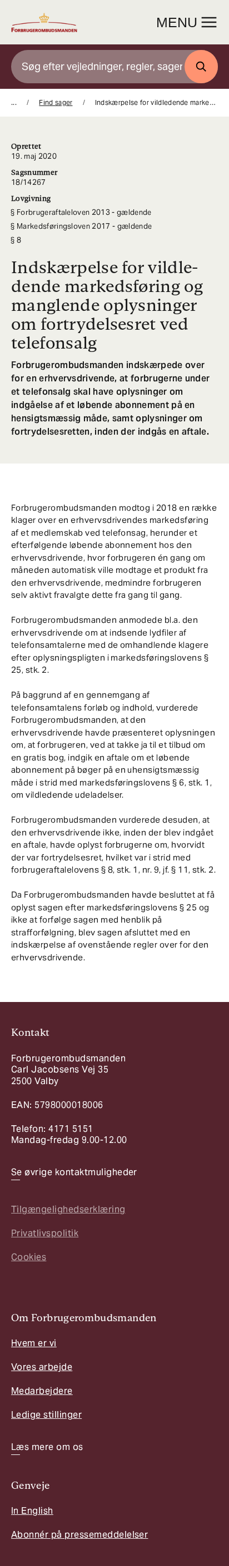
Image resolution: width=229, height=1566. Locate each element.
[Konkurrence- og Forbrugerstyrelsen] (44, 22)
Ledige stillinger (46, 1415)
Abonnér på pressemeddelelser (79, 1534)
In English (32, 1511)
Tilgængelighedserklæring (68, 1209)
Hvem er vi (34, 1343)
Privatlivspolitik (44, 1233)
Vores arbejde (41, 1367)
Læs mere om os (47, 1447)
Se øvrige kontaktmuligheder (74, 1172)
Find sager (55, 102)
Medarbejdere (42, 1391)
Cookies (28, 1257)
